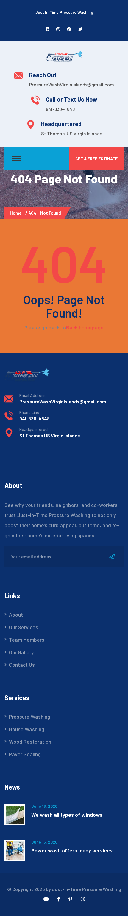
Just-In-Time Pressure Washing (86, 889)
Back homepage (85, 327)
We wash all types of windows (66, 814)
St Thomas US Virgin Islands (49, 435)
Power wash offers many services (72, 850)
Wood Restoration (30, 741)
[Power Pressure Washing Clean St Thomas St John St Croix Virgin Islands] (64, 55)
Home (17, 213)
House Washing (26, 729)
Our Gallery (21, 652)
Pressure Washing (29, 716)
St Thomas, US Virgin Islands (71, 133)
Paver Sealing (25, 754)
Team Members (26, 639)
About (16, 614)
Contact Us (22, 664)
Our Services (23, 627)
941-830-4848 (60, 109)
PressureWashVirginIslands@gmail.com (71, 84)
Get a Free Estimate (96, 158)
